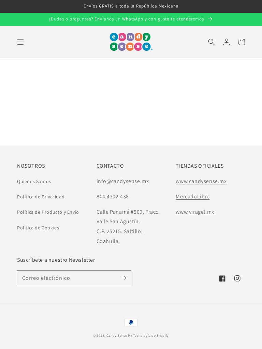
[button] (20, 41)
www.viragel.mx (195, 211)
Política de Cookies (38, 228)
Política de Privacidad (40, 197)
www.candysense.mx (201, 181)
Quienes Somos (34, 181)
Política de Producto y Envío (48, 212)
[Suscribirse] (123, 278)
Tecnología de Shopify (151, 335)
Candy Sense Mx (119, 335)
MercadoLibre (192, 196)
